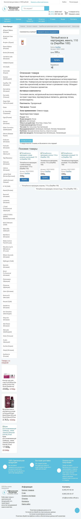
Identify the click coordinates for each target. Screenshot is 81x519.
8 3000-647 (55, 12)
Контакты (73, 19)
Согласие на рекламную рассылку (40, 514)
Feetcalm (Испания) (6, 147)
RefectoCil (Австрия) (6, 296)
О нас (24, 493)
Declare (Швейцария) (7, 78)
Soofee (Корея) (8, 346)
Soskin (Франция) (6, 341)
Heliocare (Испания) (6, 163)
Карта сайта (26, 504)
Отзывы (52, 19)
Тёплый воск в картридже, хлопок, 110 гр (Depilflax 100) (49, 162)
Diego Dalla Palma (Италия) (8, 102)
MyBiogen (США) (8, 261)
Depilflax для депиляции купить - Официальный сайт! (55, 26)
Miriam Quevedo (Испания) (8, 256)
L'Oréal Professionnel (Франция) (7, 208)
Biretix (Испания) (8, 52)
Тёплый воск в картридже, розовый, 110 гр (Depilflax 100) (69, 162)
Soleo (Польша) (8, 336)
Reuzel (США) (7, 301)
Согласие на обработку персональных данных (40, 512)
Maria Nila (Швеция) (6, 230)
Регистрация (73, 2)
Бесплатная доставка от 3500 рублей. (16, 2)
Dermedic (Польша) (6, 96)
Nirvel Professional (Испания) (7, 273)
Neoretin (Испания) (6, 266)
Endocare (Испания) (6, 141)
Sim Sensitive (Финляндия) (7, 313)
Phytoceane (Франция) (7, 280)
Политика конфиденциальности (40, 510)
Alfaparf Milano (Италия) (8, 31)
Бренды (18, 19)
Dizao (5, 107)
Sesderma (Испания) (6, 306)
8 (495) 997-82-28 (67, 490)
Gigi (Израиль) (7, 158)
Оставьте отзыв (26, 141)
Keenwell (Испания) (6, 195)
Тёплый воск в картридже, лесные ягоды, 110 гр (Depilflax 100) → (57, 189)
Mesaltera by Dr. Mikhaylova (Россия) (8, 249)
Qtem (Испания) (8, 291)
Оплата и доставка (42, 20)
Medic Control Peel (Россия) (7, 242)
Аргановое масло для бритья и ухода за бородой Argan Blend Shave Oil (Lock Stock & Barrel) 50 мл (9, 413)
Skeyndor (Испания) (6, 319)
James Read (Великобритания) (9, 175)
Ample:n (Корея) (8, 42)
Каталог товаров (32, 26)
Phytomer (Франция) (6, 286)
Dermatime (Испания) (6, 90)
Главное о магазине (7, 20)
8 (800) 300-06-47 (67, 494)
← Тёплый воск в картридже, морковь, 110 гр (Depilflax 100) (39, 185)
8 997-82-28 (56, 14)
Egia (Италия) (7, 117)
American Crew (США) (8, 37)
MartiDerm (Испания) (6, 236)
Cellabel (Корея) (8, 63)
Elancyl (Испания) (6, 122)
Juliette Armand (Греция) (8, 181)
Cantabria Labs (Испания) (7, 57)
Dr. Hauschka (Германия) (7, 112)
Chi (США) (6, 67)
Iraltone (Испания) (6, 169)
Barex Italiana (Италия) (7, 47)
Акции (63, 19)
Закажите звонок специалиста (48, 32)
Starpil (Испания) (8, 350)
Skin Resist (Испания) (6, 325)
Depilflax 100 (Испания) (7, 84)
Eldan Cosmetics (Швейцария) (8, 128)
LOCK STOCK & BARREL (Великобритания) (9, 216)
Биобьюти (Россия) (6, 355)
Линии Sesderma (30, 20)
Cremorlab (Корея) (6, 72)
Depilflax (58, 47)
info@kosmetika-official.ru (70, 498)
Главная (22, 26)
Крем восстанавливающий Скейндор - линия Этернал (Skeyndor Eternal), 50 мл (9, 440)
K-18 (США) (6, 186)
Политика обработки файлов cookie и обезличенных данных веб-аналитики (40, 516)
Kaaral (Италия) (8, 190)
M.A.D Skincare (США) (7, 223)
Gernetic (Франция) (6, 153)
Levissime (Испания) (6, 201)
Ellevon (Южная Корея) (8, 134)
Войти (64, 2)
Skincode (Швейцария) (7, 331)
